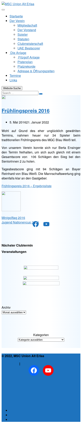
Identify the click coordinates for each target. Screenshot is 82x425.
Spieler (23, 34)
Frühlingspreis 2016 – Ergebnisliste (27, 186)
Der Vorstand (27, 30)
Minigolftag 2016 (13, 217)
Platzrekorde (26, 66)
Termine (15, 75)
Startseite (16, 16)
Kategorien (41, 334)
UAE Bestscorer (29, 48)
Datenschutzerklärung (38, 363)
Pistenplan (25, 62)
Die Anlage (18, 52)
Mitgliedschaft (27, 25)
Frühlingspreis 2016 (26, 110)
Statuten (23, 39)
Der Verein (17, 20)
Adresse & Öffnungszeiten (36, 71)
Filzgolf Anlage (29, 57)
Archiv (6, 307)
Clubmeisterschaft (30, 43)
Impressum (10, 363)
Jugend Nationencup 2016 (20, 222)
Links (13, 80)
